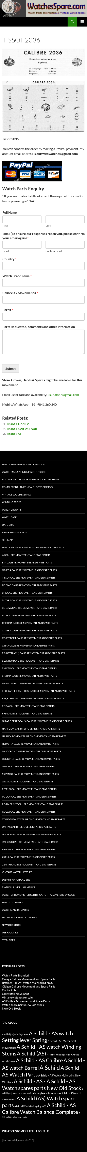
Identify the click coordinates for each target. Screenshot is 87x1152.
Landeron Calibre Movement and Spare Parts (31, 751)
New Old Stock (11, 924)
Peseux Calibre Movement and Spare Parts (29, 789)
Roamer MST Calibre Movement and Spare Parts (32, 804)
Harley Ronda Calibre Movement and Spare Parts (34, 736)
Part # (7, 310)
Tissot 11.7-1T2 (17, 424)
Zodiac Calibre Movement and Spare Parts (29, 585)
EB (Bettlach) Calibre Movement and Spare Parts (33, 653)
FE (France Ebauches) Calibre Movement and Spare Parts (38, 690)
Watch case (9, 517)
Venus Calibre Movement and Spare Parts (28, 849)
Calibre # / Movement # (20, 293)
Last (48, 225)
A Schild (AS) (31, 1053)
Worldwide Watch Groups (19, 917)
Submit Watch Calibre (16, 879)
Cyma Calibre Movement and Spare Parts (28, 645)
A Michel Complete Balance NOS (42, 1093)
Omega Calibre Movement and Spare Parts (29, 570)
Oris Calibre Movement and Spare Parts (27, 781)
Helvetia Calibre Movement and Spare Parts (30, 743)
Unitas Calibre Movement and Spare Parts (29, 826)
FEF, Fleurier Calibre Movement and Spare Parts (33, 698)
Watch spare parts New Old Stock (23, 464)
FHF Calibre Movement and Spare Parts (27, 713)
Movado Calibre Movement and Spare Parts (30, 773)
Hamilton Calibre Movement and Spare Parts (31, 728)
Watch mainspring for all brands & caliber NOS (33, 547)
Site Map (7, 539)
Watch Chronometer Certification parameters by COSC (38, 894)
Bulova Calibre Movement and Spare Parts (29, 607)
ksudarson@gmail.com (63, 395)
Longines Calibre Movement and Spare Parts (31, 758)
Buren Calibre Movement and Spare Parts (29, 615)
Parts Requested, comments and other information (38, 327)
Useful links (10, 932)
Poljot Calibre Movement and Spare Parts (29, 796)
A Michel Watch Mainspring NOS (30, 1106)
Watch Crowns (11, 509)
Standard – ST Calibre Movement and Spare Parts (33, 819)
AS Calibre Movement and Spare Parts (26, 555)
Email (5, 251)
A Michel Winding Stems (58, 1054)
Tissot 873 (13, 433)
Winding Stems (11, 502)
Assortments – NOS (14, 532)
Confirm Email (54, 251)
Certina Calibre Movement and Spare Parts (30, 622)
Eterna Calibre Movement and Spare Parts (29, 675)
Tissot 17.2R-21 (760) (21, 429)
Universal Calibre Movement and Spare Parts (31, 834)
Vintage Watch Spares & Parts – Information (30, 479)
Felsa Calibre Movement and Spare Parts (28, 706)
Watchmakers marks (15, 909)
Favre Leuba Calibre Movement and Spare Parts (32, 683)
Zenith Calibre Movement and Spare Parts (29, 864)
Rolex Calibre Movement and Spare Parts (28, 811)
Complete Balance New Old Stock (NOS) (27, 487)
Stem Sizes (8, 940)
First (5, 225)
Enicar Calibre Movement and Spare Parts (29, 668)
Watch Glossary (12, 902)
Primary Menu (82, 22)
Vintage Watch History (17, 872)
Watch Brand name (17, 276)
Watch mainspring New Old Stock (24, 471)
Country (9, 259)
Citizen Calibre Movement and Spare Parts (29, 630)
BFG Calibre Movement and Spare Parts (27, 592)
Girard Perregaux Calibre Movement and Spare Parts (37, 721)
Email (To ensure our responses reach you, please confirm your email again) (43, 236)
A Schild (49, 1067)
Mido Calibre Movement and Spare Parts (28, 766)
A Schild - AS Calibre (39, 1060)
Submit (10, 368)
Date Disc (8, 524)
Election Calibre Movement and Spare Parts (30, 660)
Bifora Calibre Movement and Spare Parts (29, 600)
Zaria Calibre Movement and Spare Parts (28, 857)
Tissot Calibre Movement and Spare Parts (28, 577)
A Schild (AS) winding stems (15, 1034)
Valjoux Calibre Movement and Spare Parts (30, 841)
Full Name (10, 212)
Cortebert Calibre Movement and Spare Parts (32, 638)
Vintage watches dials (16, 494)
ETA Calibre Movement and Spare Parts (27, 562)
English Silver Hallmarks (18, 887)
